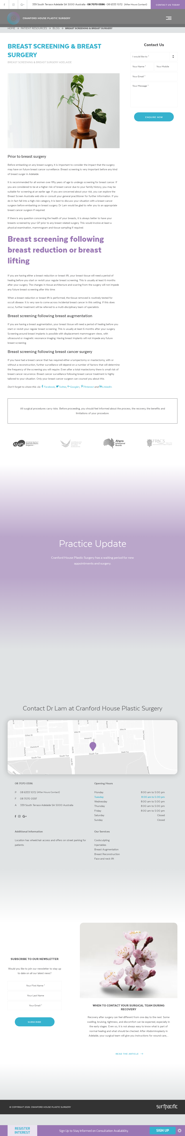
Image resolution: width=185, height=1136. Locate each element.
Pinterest (88, 386)
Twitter (62, 386)
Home (11, 28)
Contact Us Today (168, 5)
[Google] (22, 4)
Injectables (100, 844)
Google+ (74, 386)
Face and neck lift (104, 858)
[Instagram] (13, 4)
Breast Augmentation (106, 849)
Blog (56, 28)
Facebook (49, 386)
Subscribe (34, 1022)
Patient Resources (34, 28)
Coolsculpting (101, 840)
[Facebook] (4, 4)
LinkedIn (107, 386)
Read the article (127, 1054)
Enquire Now (154, 117)
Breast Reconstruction (107, 854)
